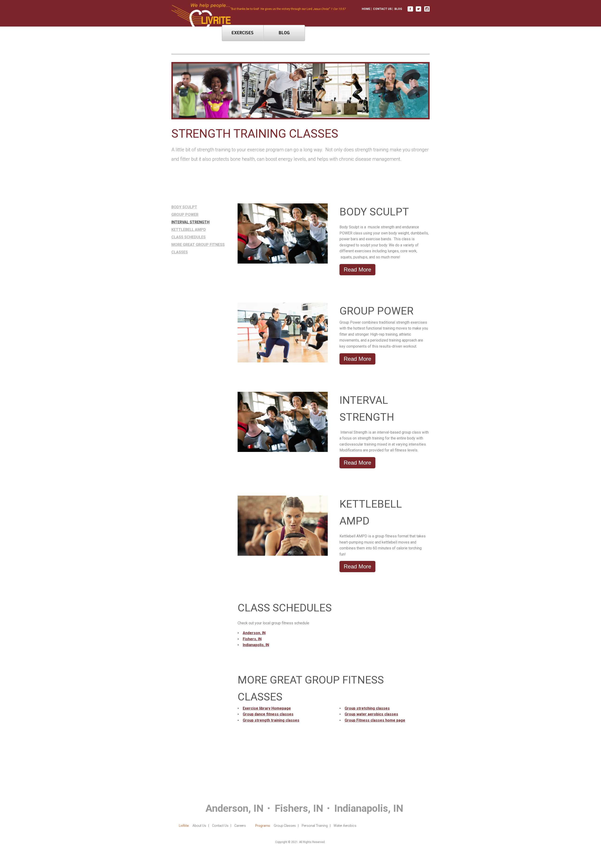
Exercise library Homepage (267, 708)
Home (366, 9)
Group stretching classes (367, 708)
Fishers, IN (252, 639)
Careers (240, 825)
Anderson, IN (254, 633)
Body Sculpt (184, 207)
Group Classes (285, 825)
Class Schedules (188, 237)
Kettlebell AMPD (188, 229)
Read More (357, 269)
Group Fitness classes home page (375, 720)
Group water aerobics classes (371, 714)
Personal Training (315, 825)
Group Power (184, 214)
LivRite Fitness (410, 9)
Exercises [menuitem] (242, 33)
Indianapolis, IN (256, 645)
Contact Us (382, 9)
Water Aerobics (345, 825)
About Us (199, 825)
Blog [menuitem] (284, 33)
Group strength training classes (271, 720)
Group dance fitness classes (268, 714)
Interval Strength (190, 222)
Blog (398, 9)
